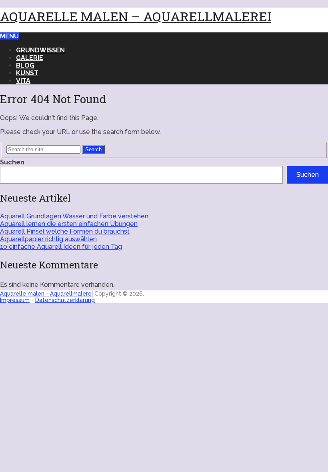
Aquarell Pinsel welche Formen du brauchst (65, 231)
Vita (23, 80)
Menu (9, 36)
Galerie (29, 58)
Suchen (12, 162)
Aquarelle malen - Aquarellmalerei (46, 293)
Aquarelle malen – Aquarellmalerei (135, 16)
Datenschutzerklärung (65, 300)
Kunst (27, 73)
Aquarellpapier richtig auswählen (48, 239)
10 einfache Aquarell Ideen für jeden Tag (61, 246)
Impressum (15, 300)
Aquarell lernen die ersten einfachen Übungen (69, 224)
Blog (25, 65)
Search (93, 149)
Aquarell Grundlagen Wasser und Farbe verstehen (74, 216)
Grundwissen (40, 50)
